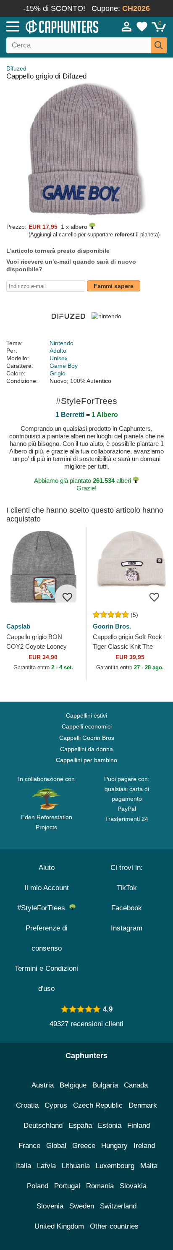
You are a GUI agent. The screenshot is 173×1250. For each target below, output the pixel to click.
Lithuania (76, 1166)
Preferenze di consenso (47, 938)
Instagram (126, 928)
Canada (136, 1085)
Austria (42, 1085)
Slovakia (133, 1186)
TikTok (127, 888)
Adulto (58, 350)
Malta (148, 1166)
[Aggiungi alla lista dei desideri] (67, 597)
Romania (100, 1186)
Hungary (114, 1146)
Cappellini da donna (86, 749)
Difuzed (16, 68)
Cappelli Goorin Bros (86, 737)
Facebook (126, 908)
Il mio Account (46, 888)
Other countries (114, 1226)
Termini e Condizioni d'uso (46, 978)
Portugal (67, 1186)
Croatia (27, 1105)
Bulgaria (105, 1085)
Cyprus (56, 1105)
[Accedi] (126, 26)
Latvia (46, 1166)
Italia (23, 1166)
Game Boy (64, 365)
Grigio (58, 373)
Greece (83, 1146)
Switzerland (118, 1206)
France (29, 1146)
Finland (138, 1125)
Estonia (109, 1125)
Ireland (144, 1146)
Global (56, 1146)
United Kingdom (59, 1226)
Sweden (81, 1206)
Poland (37, 1186)
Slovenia (50, 1206)
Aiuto (47, 868)
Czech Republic (98, 1105)
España (80, 1125)
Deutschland (43, 1125)
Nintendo (61, 343)
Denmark (142, 1105)
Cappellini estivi (86, 715)
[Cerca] (159, 45)
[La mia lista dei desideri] (141, 26)
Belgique (73, 1085)
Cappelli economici (87, 726)
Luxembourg (115, 1166)
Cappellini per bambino (86, 760)
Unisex (59, 358)
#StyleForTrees (43, 908)
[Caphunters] (50, 26)
